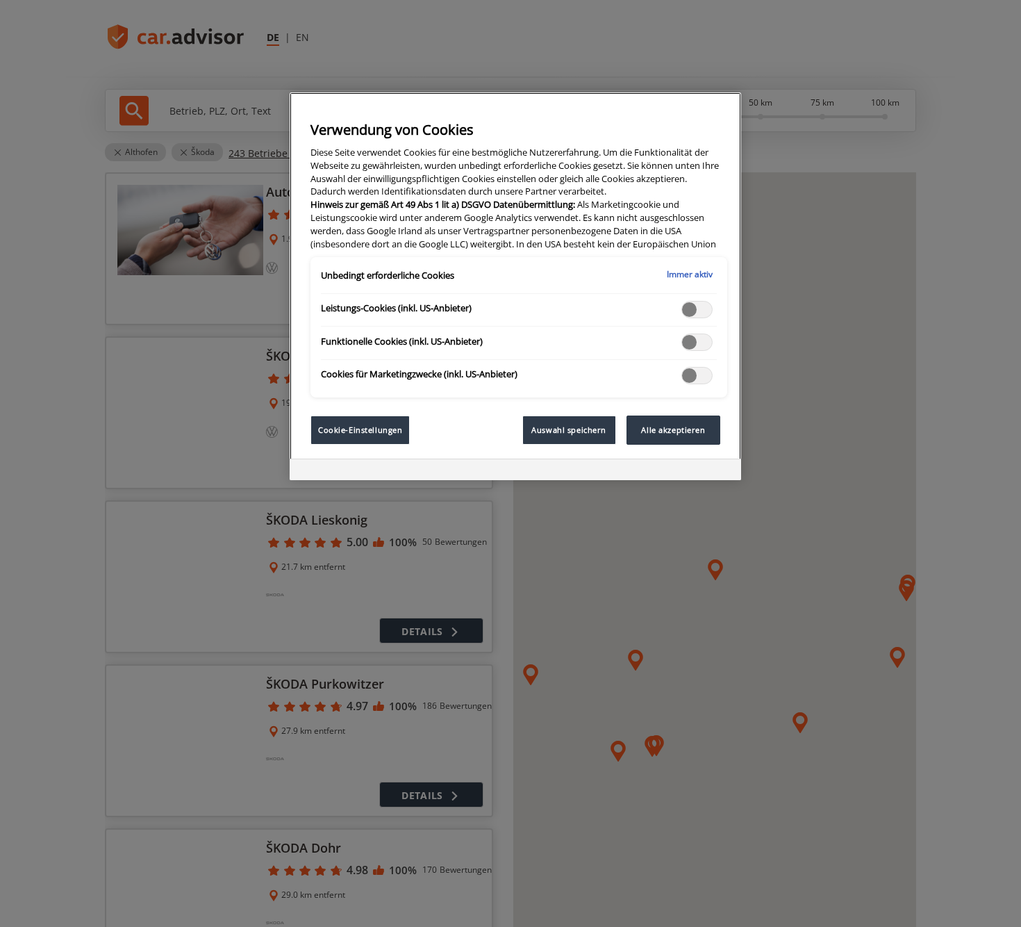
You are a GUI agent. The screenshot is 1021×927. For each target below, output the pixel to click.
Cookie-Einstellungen (360, 430)
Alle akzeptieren (673, 430)
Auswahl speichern (568, 430)
